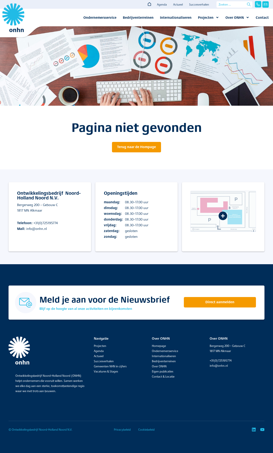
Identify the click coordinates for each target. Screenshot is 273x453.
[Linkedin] (254, 429)
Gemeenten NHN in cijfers (110, 366)
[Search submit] (249, 4)
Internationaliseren (176, 17)
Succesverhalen (199, 4)
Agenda (162, 4)
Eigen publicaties (162, 371)
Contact (262, 17)
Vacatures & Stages (106, 371)
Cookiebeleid (146, 429)
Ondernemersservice (99, 17)
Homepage (159, 346)
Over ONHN (234, 17)
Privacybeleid (122, 429)
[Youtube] (262, 429)
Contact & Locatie (163, 376)
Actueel (178, 4)
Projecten (205, 17)
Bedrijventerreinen (138, 17)
